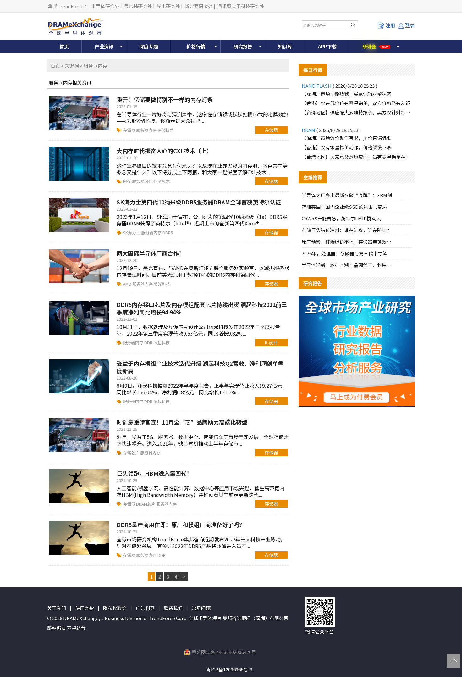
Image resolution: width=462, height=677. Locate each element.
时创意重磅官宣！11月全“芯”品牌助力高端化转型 (182, 422)
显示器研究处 (138, 6)
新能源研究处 (198, 6)
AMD (127, 284)
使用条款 (84, 608)
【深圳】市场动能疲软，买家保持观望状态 (346, 93)
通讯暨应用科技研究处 (240, 6)
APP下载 (327, 46)
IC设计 (271, 342)
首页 (64, 46)
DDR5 (167, 233)
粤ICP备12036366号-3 (229, 669)
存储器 (129, 130)
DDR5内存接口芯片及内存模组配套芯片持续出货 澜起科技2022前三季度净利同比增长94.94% (202, 308)
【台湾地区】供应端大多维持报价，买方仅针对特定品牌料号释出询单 (357, 112)
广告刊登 (145, 608)
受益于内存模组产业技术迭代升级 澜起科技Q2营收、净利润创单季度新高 (200, 367)
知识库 (285, 46)
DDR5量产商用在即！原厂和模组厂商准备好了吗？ (181, 524)
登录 (410, 25)
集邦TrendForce (66, 6)
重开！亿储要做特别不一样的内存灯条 (165, 99)
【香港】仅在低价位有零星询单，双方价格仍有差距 (356, 103)
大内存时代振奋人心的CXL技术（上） (164, 151)
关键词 (72, 65)
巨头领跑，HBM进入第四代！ (154, 473)
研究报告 (243, 46)
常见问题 (201, 608)
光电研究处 (168, 6)
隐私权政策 (115, 608)
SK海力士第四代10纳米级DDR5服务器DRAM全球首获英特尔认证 (199, 202)
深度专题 (148, 46)
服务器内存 (146, 130)
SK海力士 (132, 233)
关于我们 (56, 608)
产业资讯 (104, 46)
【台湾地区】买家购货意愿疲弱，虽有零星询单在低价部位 (357, 156)
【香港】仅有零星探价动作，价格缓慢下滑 (346, 147)
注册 (390, 25)
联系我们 (173, 608)
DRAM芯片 (146, 504)
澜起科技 (161, 343)
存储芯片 (131, 453)
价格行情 (195, 46)
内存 (127, 181)
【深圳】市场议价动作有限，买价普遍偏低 (346, 138)
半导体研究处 (105, 6)
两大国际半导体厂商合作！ (150, 253)
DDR (148, 343)
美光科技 (162, 284)
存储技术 (165, 130)
